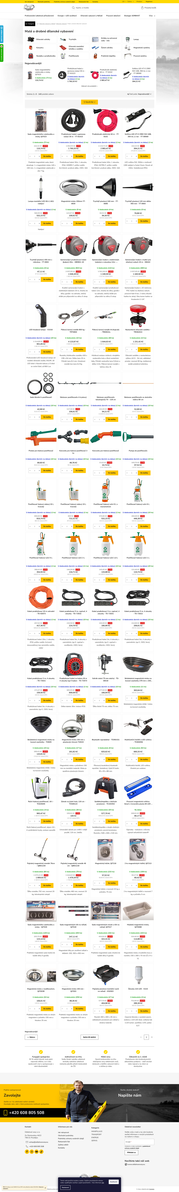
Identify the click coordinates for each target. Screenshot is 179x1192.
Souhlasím (113, 1182)
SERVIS (94, 1140)
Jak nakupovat (29, 2)
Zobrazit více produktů (88, 86)
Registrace (149, 1)
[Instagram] (32, 1152)
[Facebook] (27, 1152)
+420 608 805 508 (26, 1112)
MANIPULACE (96, 1131)
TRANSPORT (96, 1134)
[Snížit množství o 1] (30, 156)
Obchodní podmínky (44, 2)
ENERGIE (95, 1137)
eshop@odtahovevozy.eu (38, 1142)
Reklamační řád (83, 2)
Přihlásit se (131, 1152)
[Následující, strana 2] (146, 1037)
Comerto (151, 1189)
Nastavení (65, 1187)
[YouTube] (36, 1152)
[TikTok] (41, 1152)
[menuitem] (39, 16)
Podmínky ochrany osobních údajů (64, 2)
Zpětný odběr (63, 1145)
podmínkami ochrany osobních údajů (137, 1147)
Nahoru (32, 1037)
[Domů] (37, 24)
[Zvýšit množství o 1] (39, 156)
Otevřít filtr (89, 102)
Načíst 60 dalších (89, 1037)
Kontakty (95, 2)
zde (103, 1183)
